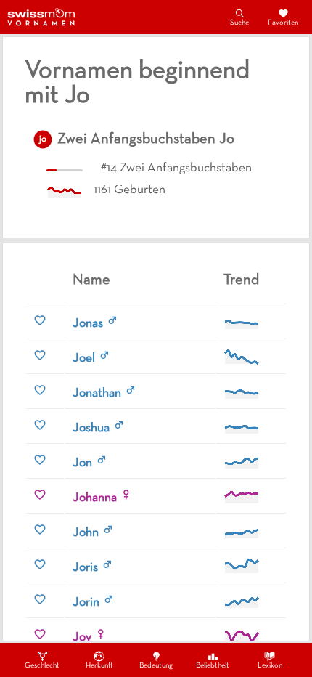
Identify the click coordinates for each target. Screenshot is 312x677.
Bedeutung (156, 665)
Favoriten (283, 23)
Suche (239, 23)
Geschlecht (42, 665)
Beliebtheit (212, 665)
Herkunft (99, 665)
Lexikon (270, 665)
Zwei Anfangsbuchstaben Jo (145, 139)
